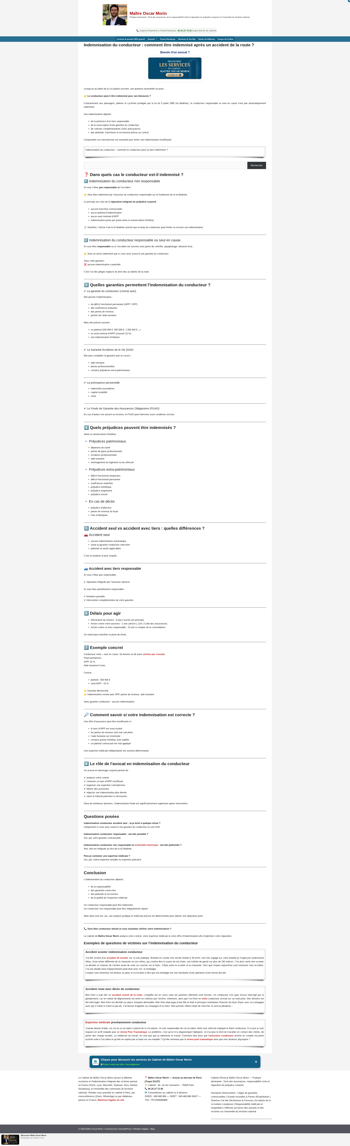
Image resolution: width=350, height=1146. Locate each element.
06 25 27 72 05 (185, 30)
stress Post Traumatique (133, 1032)
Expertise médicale (97, 1022)
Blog (152, 1129)
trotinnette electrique (147, 845)
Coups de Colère (225, 39)
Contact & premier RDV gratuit (131, 39)
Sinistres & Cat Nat (187, 39)
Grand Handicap (167, 39)
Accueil (151, 39)
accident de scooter (117, 958)
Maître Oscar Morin (148, 13)
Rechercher (257, 165)
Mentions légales (141, 1129)
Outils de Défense (206, 39)
